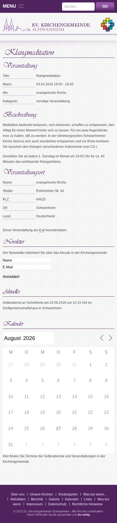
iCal (42, 230)
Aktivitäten (18, 499)
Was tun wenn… (95, 494)
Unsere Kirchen (41, 494)
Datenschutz (57, 504)
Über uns (17, 494)
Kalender (72, 499)
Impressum (34, 504)
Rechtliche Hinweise (87, 504)
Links (88, 499)
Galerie (54, 499)
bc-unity (84, 514)
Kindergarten (68, 494)
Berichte (37, 499)
